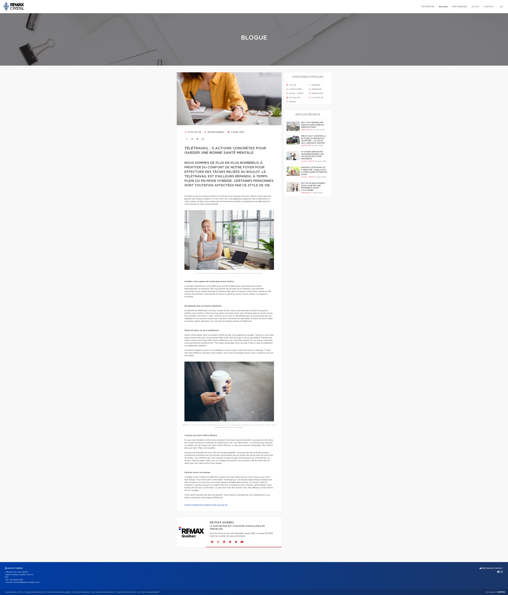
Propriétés (428, 7)
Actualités (294, 98)
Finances (315, 85)
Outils (475, 7)
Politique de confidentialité (103, 592)
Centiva (500, 592)
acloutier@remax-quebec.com (26, 582)
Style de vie (194, 132)
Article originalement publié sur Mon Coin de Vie (206, 505)
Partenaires (459, 7)
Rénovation (317, 93)
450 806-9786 (16, 580)
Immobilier (316, 89)
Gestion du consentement (148, 592)
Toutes (292, 85)
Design (292, 102)
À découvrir (295, 89)
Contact (489, 7)
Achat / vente (296, 93)
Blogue (443, 7)
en (501, 7)
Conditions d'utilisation (126, 592)
